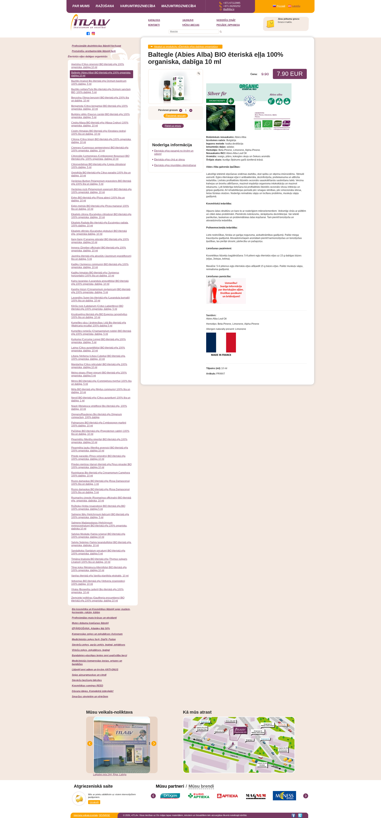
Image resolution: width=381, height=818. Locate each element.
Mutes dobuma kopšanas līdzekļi (90, 623)
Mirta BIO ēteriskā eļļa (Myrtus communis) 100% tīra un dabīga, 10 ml (100, 391)
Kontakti (154, 25)
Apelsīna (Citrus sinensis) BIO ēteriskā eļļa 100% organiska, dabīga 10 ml (97, 66)
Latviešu (296, 6)
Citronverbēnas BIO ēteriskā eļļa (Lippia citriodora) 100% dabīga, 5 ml (98, 166)
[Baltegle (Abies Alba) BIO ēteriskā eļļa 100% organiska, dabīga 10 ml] (175, 86)
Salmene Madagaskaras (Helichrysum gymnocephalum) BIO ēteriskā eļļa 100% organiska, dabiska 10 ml (99, 525)
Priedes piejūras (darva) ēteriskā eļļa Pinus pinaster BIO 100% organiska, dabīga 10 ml (101, 466)
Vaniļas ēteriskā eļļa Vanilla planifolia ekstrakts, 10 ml (100, 575)
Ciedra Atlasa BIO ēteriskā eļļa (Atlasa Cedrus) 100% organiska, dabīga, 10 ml (99, 124)
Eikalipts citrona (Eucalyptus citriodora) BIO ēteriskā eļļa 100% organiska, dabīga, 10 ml (101, 216)
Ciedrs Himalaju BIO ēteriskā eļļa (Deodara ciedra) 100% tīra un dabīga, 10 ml (98, 132)
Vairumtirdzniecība (137, 6)
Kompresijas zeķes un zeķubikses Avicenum (97, 634)
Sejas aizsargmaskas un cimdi (89, 675)
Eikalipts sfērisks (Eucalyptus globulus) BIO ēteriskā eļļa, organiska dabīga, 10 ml (99, 232)
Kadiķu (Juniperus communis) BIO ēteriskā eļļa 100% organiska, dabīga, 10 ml (100, 266)
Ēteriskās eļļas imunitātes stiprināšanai (175, 165)
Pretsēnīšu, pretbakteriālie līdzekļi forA (94, 51)
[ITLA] (90, 30)
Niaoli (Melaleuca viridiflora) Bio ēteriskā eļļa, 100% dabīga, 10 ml (99, 407)
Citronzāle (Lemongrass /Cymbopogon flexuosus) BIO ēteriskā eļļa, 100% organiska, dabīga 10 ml (100, 157)
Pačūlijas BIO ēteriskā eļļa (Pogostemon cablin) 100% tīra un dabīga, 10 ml (100, 432)
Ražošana (105, 6)
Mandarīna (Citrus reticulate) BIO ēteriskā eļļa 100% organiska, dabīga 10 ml (99, 366)
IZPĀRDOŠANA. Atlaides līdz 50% (91, 628)
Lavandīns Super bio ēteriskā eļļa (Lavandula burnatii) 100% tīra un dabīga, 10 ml (100, 299)
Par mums (81, 6)
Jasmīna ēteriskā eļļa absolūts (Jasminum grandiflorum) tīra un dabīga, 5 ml (101, 257)
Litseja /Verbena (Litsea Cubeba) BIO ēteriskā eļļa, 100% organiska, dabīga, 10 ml (98, 357)
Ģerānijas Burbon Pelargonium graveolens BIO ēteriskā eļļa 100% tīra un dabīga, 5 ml (101, 182)
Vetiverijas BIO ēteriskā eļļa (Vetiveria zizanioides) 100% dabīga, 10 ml (98, 582)
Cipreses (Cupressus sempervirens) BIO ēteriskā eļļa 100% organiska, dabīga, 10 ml (99, 149)
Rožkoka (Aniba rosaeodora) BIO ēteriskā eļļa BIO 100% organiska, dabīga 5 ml (98, 507)
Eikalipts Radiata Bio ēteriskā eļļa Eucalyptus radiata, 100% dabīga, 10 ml (100, 224)
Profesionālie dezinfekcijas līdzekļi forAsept (96, 45)
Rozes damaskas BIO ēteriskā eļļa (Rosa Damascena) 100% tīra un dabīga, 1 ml (100, 482)
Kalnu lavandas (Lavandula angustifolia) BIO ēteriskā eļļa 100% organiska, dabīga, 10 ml (100, 282)
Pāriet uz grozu (173, 125)
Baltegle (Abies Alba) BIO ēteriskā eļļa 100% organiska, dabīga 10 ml (101, 74)
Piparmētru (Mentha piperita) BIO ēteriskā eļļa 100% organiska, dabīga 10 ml (99, 441)
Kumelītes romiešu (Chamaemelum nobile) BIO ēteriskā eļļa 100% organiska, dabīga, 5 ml (101, 332)
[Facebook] (293, 815)
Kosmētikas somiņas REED (87, 685)
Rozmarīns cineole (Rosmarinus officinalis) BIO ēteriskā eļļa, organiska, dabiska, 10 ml (101, 499)
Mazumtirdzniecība (178, 6)
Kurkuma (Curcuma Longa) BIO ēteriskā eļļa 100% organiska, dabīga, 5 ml (98, 341)
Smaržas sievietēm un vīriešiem (90, 696)
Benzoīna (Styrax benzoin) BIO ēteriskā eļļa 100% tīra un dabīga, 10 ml (100, 99)
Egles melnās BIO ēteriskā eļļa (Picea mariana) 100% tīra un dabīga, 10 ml (100, 207)
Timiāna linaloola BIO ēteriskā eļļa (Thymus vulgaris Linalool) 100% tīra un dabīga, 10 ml (99, 560)
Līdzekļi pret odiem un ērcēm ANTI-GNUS (95, 669)
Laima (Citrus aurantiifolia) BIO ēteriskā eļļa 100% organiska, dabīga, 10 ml (98, 349)
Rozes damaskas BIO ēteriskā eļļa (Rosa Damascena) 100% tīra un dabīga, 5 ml (100, 491)
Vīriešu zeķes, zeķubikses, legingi (91, 650)
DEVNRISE (104, 815)
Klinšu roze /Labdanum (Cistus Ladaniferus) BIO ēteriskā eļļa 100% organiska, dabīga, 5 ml (97, 307)
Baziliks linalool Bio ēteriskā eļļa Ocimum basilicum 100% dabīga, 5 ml (98, 82)
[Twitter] (300, 815)
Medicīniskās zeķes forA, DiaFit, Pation (94, 639)
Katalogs (154, 20)
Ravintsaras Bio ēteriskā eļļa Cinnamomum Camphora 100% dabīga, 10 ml (100, 474)
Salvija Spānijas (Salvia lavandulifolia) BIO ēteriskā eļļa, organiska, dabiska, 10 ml (101, 544)
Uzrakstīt (94, 802)
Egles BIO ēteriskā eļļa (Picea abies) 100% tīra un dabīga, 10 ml (98, 199)
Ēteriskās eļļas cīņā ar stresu (169, 159)
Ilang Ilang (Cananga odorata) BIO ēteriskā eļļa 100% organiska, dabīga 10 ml (100, 241)
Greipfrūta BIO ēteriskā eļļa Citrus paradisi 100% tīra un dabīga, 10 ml (101, 174)
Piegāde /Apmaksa (228, 25)
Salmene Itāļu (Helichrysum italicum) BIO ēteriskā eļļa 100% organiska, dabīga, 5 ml (100, 516)
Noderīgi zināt (226, 20)
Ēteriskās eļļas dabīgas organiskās (88, 56)
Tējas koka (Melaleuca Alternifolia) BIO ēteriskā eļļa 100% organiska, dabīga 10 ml (99, 569)
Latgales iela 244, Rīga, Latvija (109, 774)
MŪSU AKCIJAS (190, 25)
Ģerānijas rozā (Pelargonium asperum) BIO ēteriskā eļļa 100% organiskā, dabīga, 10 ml (101, 191)
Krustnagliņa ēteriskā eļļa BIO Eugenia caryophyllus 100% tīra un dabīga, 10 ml (99, 316)
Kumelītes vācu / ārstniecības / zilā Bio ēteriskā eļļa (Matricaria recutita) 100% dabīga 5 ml (98, 324)
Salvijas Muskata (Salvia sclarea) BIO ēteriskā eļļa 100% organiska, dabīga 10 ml (98, 535)
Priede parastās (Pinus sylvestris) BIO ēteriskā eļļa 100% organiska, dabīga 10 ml (98, 457)
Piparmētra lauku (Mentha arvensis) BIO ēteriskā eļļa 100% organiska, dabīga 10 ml (99, 449)
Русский (281, 6)
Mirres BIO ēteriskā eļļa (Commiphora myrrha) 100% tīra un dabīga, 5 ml (101, 382)
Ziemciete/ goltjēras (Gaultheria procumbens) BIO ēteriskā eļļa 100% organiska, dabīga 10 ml (97, 599)
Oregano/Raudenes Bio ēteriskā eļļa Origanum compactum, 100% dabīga (96, 416)
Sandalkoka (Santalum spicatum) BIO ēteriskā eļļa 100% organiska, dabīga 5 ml (98, 552)
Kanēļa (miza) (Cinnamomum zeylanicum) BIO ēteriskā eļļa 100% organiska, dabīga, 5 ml (100, 291)
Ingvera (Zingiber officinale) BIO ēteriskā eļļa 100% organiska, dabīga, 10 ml (98, 249)
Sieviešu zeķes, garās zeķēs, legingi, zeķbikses (98, 644)
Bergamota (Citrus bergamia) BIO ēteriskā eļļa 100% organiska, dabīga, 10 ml (99, 107)
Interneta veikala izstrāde (86, 815)
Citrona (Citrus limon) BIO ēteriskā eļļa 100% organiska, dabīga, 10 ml (101, 141)
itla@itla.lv (228, 9)
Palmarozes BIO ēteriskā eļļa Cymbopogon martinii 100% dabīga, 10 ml (98, 424)
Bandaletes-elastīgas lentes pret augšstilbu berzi (99, 655)
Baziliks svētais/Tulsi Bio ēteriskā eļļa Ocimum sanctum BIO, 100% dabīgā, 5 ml (101, 91)
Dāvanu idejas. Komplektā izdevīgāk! (93, 691)
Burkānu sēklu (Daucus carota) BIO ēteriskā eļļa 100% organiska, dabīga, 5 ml (100, 116)
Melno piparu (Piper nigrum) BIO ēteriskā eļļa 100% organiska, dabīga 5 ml (99, 374)
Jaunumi (187, 20)
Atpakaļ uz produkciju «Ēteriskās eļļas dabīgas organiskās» (186, 46)
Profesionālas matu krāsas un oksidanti (94, 617)
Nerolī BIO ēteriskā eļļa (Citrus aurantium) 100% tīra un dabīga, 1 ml (100, 399)
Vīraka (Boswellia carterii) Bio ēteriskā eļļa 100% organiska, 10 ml (97, 591)
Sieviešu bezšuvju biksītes (87, 680)
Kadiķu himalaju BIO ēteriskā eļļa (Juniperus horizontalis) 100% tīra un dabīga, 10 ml (95, 274)
